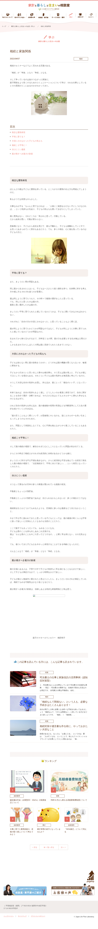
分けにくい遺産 (18, 149)
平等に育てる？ (18, 137)
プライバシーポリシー (38, 916)
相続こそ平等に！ (19, 145)
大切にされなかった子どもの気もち (27, 141)
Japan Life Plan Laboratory (85, 917)
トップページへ (9, 916)
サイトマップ (22, 916)
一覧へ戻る (50, 847)
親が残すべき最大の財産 (22, 154)
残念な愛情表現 (18, 132)
